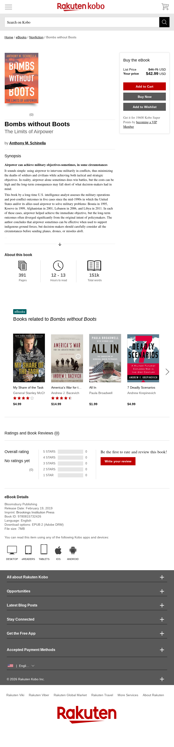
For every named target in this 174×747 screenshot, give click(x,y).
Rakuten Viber (39, 695)
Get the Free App (21, 633)
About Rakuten (153, 695)
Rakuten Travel (102, 695)
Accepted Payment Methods (31, 650)
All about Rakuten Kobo (27, 577)
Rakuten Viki (15, 695)
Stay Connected (20, 619)
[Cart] (165, 7)
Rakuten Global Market (70, 695)
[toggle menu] (8, 7)
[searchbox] (87, 22)
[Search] (164, 22)
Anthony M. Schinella (27, 143)
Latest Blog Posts (22, 605)
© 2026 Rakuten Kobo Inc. (26, 679)
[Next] (167, 371)
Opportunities (18, 591)
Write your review (118, 461)
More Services (128, 695)
